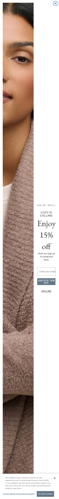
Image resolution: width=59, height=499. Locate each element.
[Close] (55, 478)
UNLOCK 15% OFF (46, 281)
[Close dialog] (55, 3)
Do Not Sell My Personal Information (19, 494)
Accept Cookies (45, 494)
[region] (29, 486)
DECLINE (46, 291)
